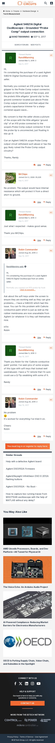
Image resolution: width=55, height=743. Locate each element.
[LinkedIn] (26, 683)
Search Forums (22, 45)
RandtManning (20, 36)
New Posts (36, 45)
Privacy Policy (12, 737)
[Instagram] (32, 683)
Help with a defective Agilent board (23, 461)
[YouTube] (38, 683)
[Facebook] (15, 683)
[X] (20, 683)
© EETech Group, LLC (20, 740)
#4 (51, 251)
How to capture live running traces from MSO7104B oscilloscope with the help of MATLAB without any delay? (26, 497)
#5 (51, 348)
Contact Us (27, 703)
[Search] (45, 3)
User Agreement (41, 737)
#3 (51, 212)
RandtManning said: (15, 266)
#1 (51, 55)
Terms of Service (26, 737)
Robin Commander (28, 249)
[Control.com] (13, 720)
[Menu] (3, 3)
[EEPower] (31, 720)
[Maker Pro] (45, 720)
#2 (51, 175)
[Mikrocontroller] (27, 725)
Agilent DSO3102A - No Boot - (21, 486)
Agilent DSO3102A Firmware (20, 468)
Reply (48, 165)
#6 (51, 400)
